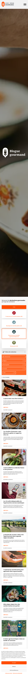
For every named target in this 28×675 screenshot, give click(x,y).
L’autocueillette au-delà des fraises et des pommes (13, 468)
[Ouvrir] (25, 4)
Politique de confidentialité (17, 673)
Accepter (14, 663)
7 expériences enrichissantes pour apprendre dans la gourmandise (13, 570)
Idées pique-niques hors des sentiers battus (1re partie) (11, 605)
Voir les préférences (14, 670)
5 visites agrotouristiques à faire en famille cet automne (13, 639)
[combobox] (8, 372)
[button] (14, 307)
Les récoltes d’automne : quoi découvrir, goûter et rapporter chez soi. (12, 433)
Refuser (14, 666)
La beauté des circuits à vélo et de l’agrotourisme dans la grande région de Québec (13, 536)
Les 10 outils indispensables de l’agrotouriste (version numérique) (13, 502)
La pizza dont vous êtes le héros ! (13, 399)
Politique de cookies (8, 673)
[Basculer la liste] (14, 372)
